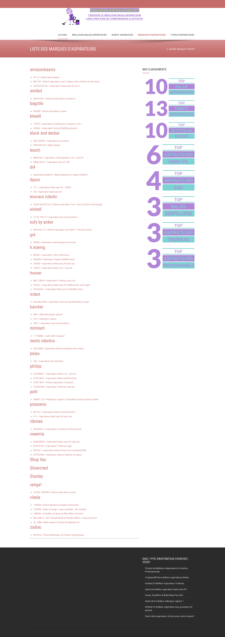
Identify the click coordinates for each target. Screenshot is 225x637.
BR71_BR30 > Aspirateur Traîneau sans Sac (54, 280)
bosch (35, 150)
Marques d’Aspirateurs (152, 34)
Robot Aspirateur (122, 34)
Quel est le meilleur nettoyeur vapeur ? (164, 601)
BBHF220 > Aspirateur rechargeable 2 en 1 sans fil (58, 157)
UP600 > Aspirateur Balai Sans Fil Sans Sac (54, 263)
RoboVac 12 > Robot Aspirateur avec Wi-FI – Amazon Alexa (62, 229)
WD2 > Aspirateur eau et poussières (51, 323)
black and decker (45, 133)
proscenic (38, 404)
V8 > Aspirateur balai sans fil (47, 191)
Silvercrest (39, 468)
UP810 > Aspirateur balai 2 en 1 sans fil (52, 267)
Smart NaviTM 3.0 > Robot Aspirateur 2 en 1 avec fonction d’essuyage (67, 204)
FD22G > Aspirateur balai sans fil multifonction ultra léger (61, 284)
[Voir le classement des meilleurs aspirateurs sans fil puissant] (170, 154)
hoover (36, 273)
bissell (35, 116)
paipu (35, 353)
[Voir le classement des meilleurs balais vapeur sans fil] (170, 130)
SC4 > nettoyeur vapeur (45, 318)
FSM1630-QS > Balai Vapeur (47, 145)
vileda (35, 497)
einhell (35, 209)
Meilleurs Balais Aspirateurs (89, 34)
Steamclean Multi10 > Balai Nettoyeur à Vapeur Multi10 (60, 174)
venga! (35, 484)
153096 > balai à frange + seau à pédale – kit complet (59, 509)
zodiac (35, 527)
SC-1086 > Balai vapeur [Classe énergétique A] (56, 522)
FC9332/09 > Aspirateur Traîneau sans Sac (54, 386)
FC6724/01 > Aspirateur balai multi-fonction (55, 378)
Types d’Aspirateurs (182, 34)
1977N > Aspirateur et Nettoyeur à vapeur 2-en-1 (57, 123)
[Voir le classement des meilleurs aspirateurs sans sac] (170, 86)
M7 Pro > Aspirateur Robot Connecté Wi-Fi (54, 412)
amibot (36, 90)
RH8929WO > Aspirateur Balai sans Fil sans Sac (56, 441)
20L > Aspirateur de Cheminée (48, 361)
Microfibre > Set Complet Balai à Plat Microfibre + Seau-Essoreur (65, 517)
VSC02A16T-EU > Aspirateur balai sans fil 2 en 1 (56, 85)
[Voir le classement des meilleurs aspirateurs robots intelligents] (170, 108)
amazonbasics (42, 69)
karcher (36, 306)
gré (32, 234)
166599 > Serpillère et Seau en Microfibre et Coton (58, 513)
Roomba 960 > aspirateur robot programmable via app (61, 301)
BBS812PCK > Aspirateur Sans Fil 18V (51, 162)
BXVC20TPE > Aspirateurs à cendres (51, 140)
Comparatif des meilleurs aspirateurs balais (167, 577)
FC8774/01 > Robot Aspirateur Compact (53, 382)
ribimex (36, 421)
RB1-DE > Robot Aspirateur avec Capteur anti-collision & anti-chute (66, 81)
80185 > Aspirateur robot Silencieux (51, 254)
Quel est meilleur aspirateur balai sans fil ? (166, 589)
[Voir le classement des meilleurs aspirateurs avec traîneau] (170, 232)
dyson (35, 179)
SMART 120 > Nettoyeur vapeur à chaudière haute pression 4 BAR (65, 399)
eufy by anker (41, 222)
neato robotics (42, 340)
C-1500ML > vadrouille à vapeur (49, 335)
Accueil (62, 34)
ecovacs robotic (43, 196)
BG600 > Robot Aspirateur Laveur (50, 111)
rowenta (37, 434)
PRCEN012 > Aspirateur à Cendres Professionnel (57, 429)
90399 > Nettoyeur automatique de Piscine (54, 242)
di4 (32, 167)
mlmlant (37, 328)
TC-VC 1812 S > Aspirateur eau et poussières (55, 217)
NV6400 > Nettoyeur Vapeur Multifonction (54, 259)
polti (34, 391)
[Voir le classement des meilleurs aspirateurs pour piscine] (170, 180)
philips (35, 366)
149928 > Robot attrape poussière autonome (56, 504)
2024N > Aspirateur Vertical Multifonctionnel (55, 128)
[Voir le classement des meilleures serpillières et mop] (170, 206)
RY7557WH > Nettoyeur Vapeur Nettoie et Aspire (57, 454)
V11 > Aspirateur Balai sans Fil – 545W (52, 187)
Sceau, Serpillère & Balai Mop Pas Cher (164, 595)
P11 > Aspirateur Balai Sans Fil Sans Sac (52, 416)
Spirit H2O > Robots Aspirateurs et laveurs (54, 98)
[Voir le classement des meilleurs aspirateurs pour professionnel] (170, 258)
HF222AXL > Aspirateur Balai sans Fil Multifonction (58, 289)
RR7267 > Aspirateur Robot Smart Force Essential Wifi (59, 450)
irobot (35, 294)
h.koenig (37, 247)
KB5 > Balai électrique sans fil (47, 314)
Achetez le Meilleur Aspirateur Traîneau (164, 583)
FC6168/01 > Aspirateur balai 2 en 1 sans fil (54, 373)
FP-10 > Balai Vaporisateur (46, 77)
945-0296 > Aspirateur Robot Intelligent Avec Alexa (58, 348)
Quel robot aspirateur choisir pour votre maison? (169, 616)
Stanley (36, 476)
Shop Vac (38, 459)
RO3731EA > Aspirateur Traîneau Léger (52, 445)
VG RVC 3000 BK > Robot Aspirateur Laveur (54, 492)
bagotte (36, 103)
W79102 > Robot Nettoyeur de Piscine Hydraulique (58, 534)
